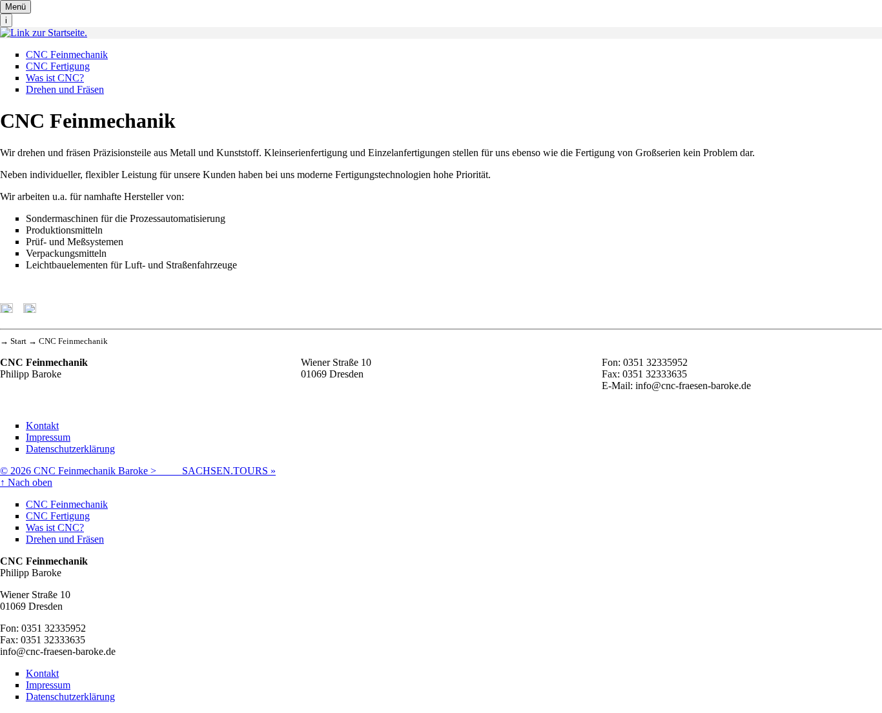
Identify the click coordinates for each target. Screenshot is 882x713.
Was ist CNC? (55, 77)
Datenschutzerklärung (70, 448)
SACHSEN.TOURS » (229, 470)
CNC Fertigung (58, 66)
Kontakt (42, 425)
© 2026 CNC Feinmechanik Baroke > (91, 470)
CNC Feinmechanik (67, 54)
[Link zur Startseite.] (43, 32)
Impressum (48, 437)
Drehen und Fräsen (65, 89)
